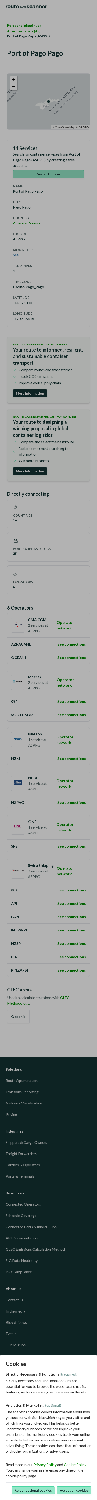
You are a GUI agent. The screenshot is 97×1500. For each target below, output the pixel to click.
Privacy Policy (45, 1464)
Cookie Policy (75, 1464)
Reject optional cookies (33, 1490)
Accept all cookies (74, 1490)
